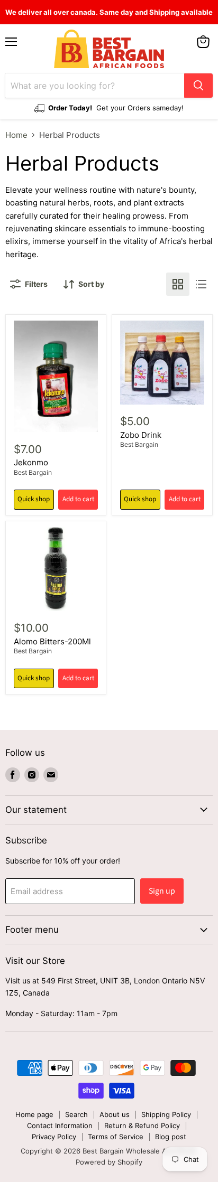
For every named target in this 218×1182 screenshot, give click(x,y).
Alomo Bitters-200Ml (52, 641)
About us (114, 1114)
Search (76, 1114)
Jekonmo (31, 462)
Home (16, 134)
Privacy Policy (54, 1136)
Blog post (170, 1136)
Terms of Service (115, 1136)
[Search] (198, 85)
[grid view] (177, 284)
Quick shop (33, 499)
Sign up (162, 891)
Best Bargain (33, 472)
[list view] (201, 284)
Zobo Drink (140, 435)
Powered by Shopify (109, 1162)
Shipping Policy (166, 1114)
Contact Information (60, 1125)
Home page (34, 1114)
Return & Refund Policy (142, 1125)
